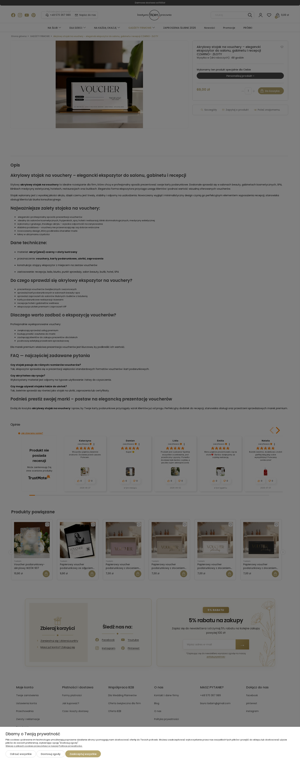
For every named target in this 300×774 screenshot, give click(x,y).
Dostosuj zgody (50, 754)
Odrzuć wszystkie (21, 754)
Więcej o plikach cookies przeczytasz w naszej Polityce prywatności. (44, 746)
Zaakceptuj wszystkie (83, 754)
